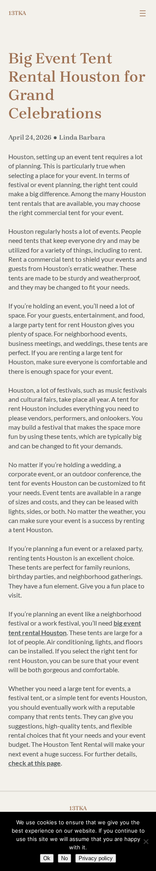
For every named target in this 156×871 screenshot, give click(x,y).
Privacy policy (96, 858)
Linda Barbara (82, 137)
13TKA (17, 13)
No (64, 858)
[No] (145, 841)
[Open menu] (143, 13)
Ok (46, 858)
